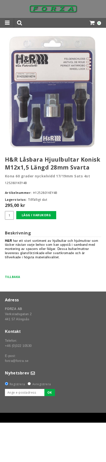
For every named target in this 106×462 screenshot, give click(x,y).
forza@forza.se (17, 361)
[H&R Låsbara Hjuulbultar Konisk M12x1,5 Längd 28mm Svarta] (53, 93)
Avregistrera (41, 384)
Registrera (17, 384)
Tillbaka (12, 277)
